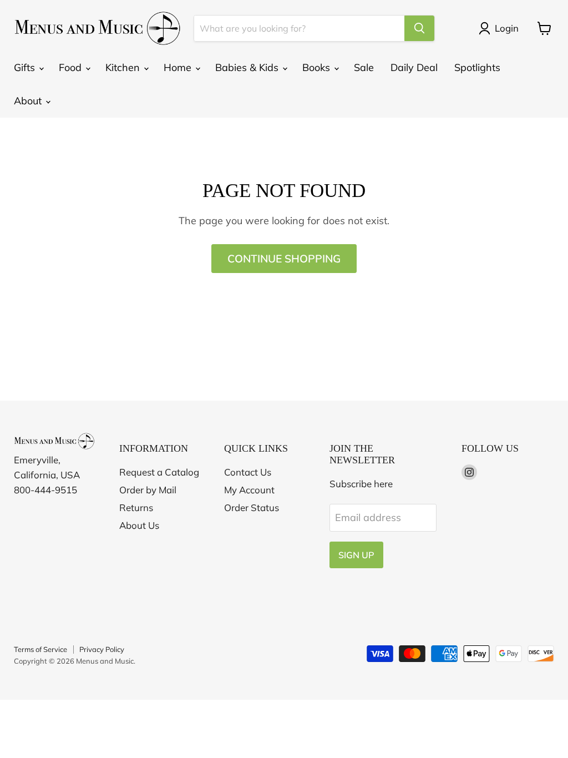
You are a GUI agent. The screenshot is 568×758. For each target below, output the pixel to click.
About (29, 100)
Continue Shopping (284, 258)
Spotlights (477, 67)
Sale (364, 67)
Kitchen (124, 67)
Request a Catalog (159, 472)
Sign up (356, 554)
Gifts (26, 67)
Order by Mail (147, 490)
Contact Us (247, 472)
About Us (139, 525)
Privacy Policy (101, 649)
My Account (249, 490)
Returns (136, 507)
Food (71, 67)
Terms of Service (40, 649)
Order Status (251, 507)
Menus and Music (105, 660)
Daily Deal (414, 67)
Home (179, 67)
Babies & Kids (248, 67)
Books (317, 67)
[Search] (419, 28)
